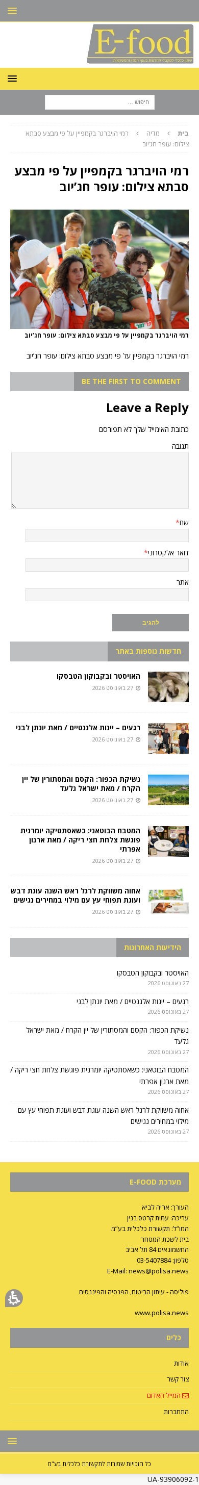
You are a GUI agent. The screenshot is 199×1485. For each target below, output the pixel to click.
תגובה (180, 446)
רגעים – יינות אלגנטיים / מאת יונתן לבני (78, 727)
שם (184, 522)
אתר (183, 582)
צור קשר (178, 1379)
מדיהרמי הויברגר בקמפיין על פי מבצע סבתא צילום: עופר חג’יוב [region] (107, 138)
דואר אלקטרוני (168, 552)
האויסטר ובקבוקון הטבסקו (98, 676)
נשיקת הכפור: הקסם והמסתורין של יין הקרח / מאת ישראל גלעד (81, 783)
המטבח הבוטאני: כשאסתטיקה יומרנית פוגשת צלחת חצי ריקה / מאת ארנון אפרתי (80, 840)
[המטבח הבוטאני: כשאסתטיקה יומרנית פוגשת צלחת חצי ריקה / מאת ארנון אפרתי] (168, 841)
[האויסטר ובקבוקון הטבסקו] (168, 687)
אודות (181, 1363)
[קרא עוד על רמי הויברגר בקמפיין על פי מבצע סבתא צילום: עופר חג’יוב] (99, 322)
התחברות (176, 1411)
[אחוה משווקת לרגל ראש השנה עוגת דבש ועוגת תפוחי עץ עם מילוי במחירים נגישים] (168, 901)
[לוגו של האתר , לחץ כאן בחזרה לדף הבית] (99, 62)
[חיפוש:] (100, 102)
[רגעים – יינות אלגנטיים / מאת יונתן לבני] (168, 738)
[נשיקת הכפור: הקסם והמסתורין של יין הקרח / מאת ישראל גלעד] (168, 790)
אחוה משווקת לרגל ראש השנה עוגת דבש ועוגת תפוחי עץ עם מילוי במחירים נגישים (75, 895)
